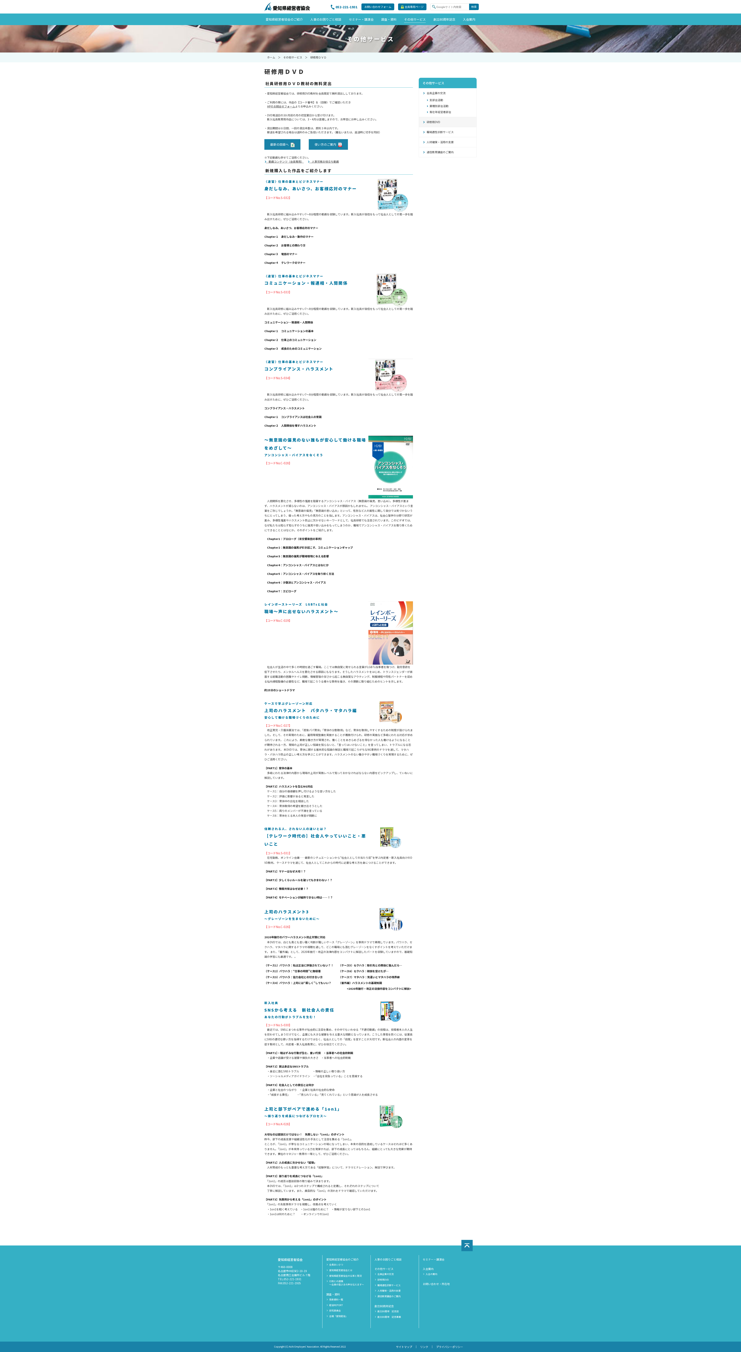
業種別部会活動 (439, 106)
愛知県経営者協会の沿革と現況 (345, 1275)
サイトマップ (404, 1347)
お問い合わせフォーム (377, 7)
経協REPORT (336, 1305)
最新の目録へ (279, 144)
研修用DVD (433, 122)
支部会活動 (436, 100)
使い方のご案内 (325, 144)
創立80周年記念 (384, 1306)
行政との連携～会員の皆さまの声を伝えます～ (346, 1283)
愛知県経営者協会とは (340, 1270)
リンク (424, 1347)
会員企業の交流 (436, 93)
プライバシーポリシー (449, 1347)
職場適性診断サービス (440, 132)
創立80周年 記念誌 (388, 1311)
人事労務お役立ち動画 (324, 161)
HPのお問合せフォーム (281, 106)
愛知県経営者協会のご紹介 (342, 1259)
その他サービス (292, 57)
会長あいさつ (336, 1264)
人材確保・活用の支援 (440, 142)
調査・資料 (333, 1294)
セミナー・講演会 (433, 1259)
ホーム (271, 57)
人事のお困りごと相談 (388, 1259)
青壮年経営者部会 (440, 112)
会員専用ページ (414, 7)
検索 (474, 6)
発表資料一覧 (336, 1299)
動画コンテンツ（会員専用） (285, 161)
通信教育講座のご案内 (440, 152)
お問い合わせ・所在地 (436, 1284)
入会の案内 (431, 1274)
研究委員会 (335, 1310)
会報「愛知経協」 (338, 1316)
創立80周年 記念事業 (389, 1316)
